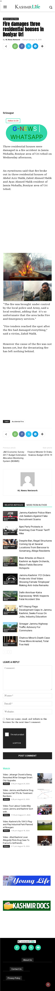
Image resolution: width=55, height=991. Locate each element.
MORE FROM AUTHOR (37, 505)
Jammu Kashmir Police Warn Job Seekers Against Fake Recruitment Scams (35, 516)
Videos (6, 784)
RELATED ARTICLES (14, 505)
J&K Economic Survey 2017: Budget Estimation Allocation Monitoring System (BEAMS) (14, 456)
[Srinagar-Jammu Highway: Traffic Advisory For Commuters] (10, 627)
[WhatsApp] (15, 46)
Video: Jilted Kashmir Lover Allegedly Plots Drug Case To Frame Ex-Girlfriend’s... (16, 840)
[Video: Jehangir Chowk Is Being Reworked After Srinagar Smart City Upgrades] (44, 778)
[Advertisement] (27, 80)
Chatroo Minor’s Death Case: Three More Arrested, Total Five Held (34, 641)
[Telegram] (35, 46)
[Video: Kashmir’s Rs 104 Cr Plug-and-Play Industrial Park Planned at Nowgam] (44, 825)
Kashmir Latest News (11, 19)
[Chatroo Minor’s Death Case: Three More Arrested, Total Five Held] (10, 641)
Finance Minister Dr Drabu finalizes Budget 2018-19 (40, 453)
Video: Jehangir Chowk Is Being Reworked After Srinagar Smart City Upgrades (17, 777)
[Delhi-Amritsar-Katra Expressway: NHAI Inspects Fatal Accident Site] (10, 596)
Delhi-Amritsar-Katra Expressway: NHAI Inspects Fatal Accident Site (34, 596)
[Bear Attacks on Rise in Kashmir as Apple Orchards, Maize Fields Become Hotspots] (10, 561)
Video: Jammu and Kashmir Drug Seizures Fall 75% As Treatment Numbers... (18, 793)
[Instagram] (24, 947)
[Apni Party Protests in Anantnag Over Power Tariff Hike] (10, 530)
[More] (42, 46)
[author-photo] (28, 486)
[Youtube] (38, 947)
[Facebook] (22, 46)
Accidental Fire (18, 421)
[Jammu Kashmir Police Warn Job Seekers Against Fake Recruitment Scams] (10, 516)
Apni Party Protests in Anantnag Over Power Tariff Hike (34, 530)
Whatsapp (26, 137)
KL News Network (13, 39)
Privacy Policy (14, 978)
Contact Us (16, 969)
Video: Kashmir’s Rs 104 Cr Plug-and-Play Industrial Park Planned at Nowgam (18, 824)
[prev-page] (5, 652)
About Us (27, 960)
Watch (6, 768)
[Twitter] (29, 46)
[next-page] (9, 652)
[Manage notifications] (48, 984)
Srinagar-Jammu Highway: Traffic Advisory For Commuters (33, 627)
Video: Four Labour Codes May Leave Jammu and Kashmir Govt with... (18, 809)
